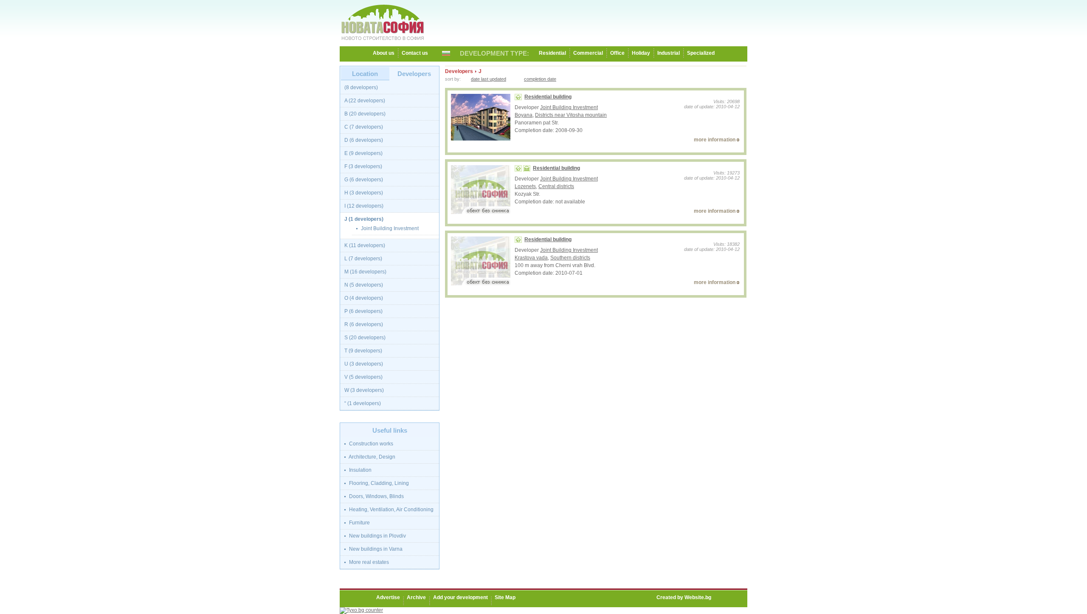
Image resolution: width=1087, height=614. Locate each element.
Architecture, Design (371, 457)
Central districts (556, 186)
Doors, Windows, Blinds (376, 496)
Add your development (460, 597)
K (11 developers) (364, 245)
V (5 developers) (363, 377)
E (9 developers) (363, 153)
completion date (540, 79)
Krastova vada (531, 258)
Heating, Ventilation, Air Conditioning (391, 510)
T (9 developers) (363, 351)
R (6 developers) (363, 324)
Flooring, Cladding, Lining (378, 483)
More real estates (368, 562)
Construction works (370, 444)
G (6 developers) (363, 180)
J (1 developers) (363, 219)
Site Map (505, 597)
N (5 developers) (363, 285)
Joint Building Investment (389, 228)
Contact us (415, 53)
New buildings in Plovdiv (377, 536)
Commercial (588, 53)
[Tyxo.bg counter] (361, 610)
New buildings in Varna (375, 549)
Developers (414, 73)
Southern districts (570, 258)
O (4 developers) (363, 298)
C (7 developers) (363, 127)
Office (617, 53)
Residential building (548, 97)
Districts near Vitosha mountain (571, 115)
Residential (552, 53)
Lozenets (525, 186)
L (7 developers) (363, 259)
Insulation (360, 470)
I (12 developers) (363, 206)
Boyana (523, 115)
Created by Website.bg (683, 597)
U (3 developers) (363, 364)
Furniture (359, 523)
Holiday (641, 53)
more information (714, 140)
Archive (416, 597)
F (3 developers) (363, 166)
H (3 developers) (363, 193)
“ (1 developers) (362, 403)
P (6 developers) (363, 311)
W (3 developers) (364, 390)
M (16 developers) (365, 272)
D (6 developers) (363, 140)
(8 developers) (361, 87)
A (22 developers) (364, 101)
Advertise (388, 597)
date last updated (488, 79)
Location (365, 73)
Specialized (701, 53)
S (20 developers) (365, 338)
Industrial (668, 53)
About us (383, 53)
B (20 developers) (365, 114)
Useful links (389, 430)
